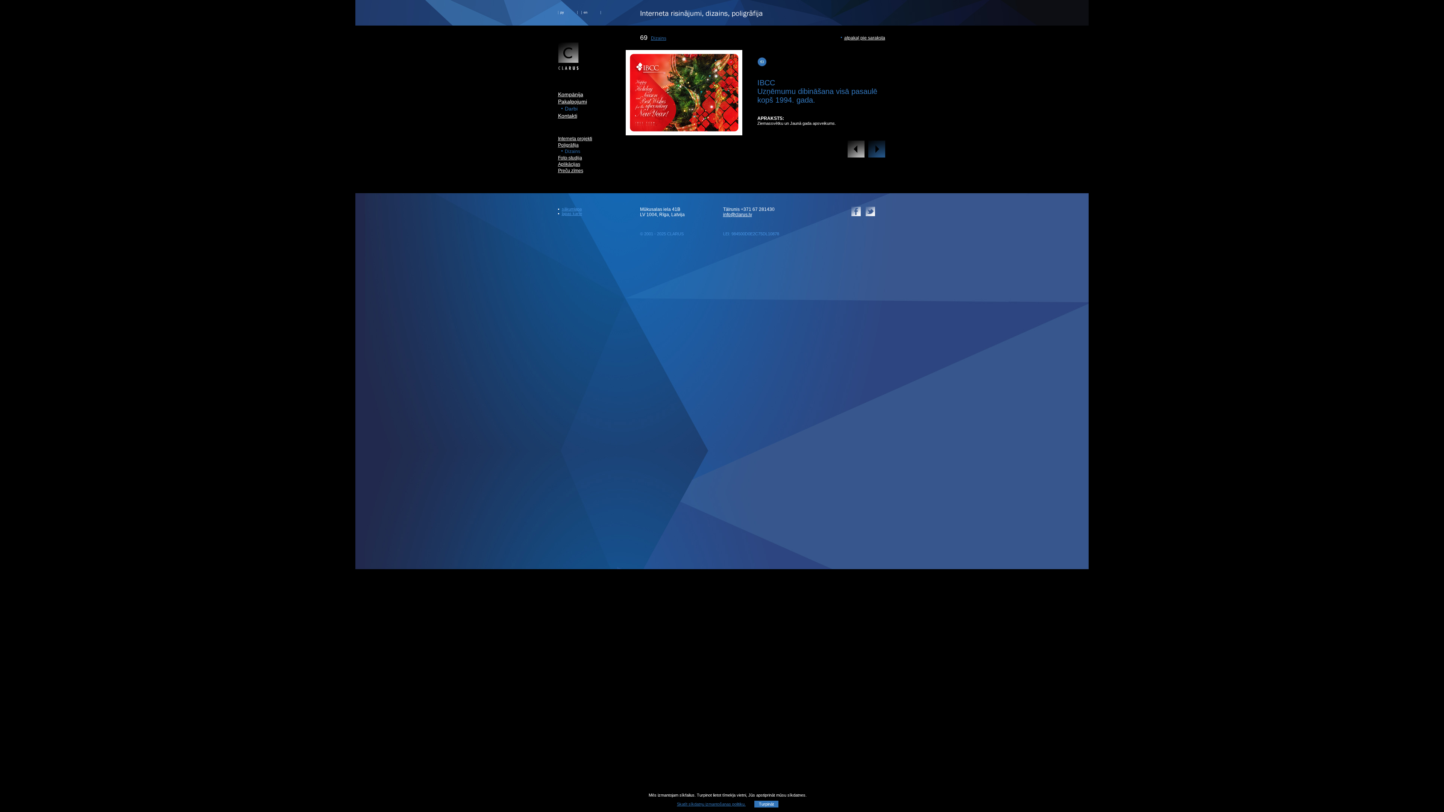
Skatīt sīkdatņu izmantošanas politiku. (711, 804)
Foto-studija (570, 158)
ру (562, 12)
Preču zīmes (570, 170)
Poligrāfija (568, 145)
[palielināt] (684, 129)
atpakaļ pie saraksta (864, 38)
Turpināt (766, 804)
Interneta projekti (575, 138)
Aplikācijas (569, 164)
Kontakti (567, 116)
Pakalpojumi (572, 101)
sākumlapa (572, 209)
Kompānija (570, 94)
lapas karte (572, 213)
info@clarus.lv (737, 214)
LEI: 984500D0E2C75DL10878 (751, 234)
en (585, 12)
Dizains (658, 38)
